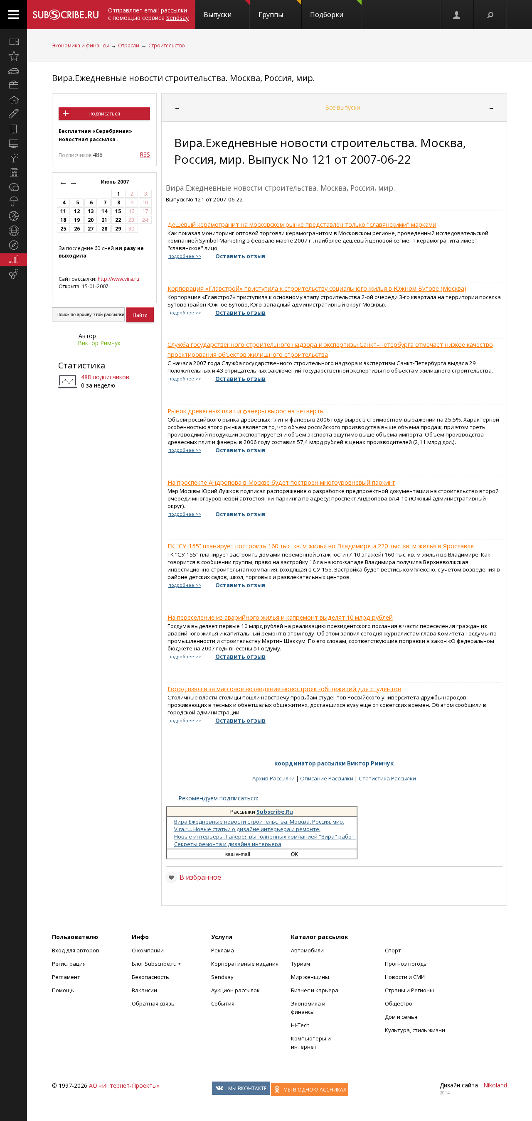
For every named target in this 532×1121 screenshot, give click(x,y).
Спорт (393, 950)
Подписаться (104, 113)
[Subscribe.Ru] (65, 14)
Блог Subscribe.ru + (157, 963)
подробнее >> (184, 256)
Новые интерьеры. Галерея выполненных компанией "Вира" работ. (265, 836)
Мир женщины (310, 977)
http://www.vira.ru (118, 278)
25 (63, 228)
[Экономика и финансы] (13, 259)
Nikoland (495, 1085)
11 (63, 211)
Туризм (300, 963)
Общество (398, 1003)
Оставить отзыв (240, 256)
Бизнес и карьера (314, 990)
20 (91, 219)
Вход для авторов (75, 950)
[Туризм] (13, 245)
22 (118, 219)
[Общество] (13, 187)
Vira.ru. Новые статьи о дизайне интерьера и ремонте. (247, 829)
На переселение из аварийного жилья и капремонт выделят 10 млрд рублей (280, 617)
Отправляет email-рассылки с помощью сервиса (148, 14)
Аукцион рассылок (235, 990)
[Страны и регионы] (13, 230)
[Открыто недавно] (13, 56)
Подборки (326, 14)
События (222, 1003)
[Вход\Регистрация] (457, 14)
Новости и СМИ (405, 977)
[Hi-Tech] (13, 129)
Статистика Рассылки (387, 778)
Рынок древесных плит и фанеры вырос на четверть (245, 411)
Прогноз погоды (406, 963)
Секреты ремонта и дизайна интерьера (227, 844)
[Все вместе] (13, 41)
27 (91, 228)
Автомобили (307, 950)
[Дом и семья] (13, 99)
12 (77, 211)
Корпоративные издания (244, 963)
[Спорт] (13, 216)
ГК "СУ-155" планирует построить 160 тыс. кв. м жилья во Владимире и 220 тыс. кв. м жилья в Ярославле (320, 546)
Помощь (63, 990)
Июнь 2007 (115, 181)
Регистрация (69, 963)
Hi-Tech (300, 1025)
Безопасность (150, 977)
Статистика (81, 365)
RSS (145, 154)
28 (104, 228)
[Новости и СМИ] (13, 172)
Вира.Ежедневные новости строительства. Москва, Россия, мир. (183, 77)
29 (118, 228)
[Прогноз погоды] (13, 201)
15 (118, 211)
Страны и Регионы (409, 990)
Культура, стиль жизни (415, 1030)
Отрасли (128, 45)
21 (104, 219)
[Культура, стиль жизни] (13, 158)
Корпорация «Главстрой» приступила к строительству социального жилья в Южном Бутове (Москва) (316, 288)
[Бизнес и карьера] (13, 85)
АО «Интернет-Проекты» (124, 1085)
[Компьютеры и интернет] (13, 143)
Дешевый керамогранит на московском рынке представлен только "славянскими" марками (301, 224)
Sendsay (222, 977)
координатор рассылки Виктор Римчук (334, 763)
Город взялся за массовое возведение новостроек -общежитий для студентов (284, 688)
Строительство (166, 45)
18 (63, 219)
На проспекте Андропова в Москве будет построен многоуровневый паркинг (281, 482)
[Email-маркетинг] (13, 274)
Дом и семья (401, 1016)
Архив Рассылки (273, 778)
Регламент (66, 977)
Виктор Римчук (99, 343)
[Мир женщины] (13, 114)
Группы (271, 14)
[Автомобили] (13, 70)
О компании (148, 950)
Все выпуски (342, 107)
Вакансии (144, 990)
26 (77, 228)
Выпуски (218, 14)
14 (104, 211)
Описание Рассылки (326, 778)
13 (91, 211)
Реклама (222, 950)
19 (77, 219)
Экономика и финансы (80, 45)
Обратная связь (153, 1003)
